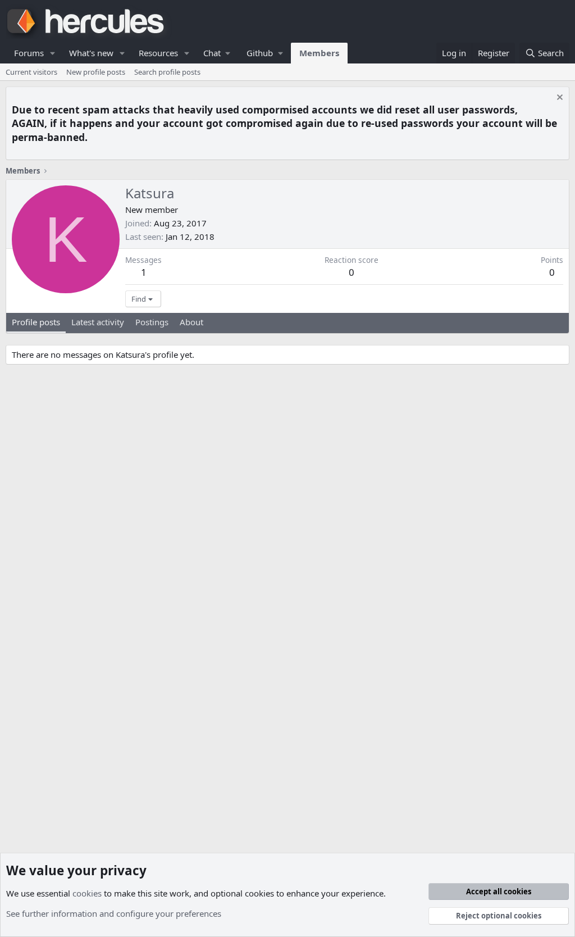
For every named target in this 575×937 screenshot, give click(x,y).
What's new (91, 52)
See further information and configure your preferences (113, 913)
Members (319, 52)
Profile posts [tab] (36, 322)
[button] (53, 53)
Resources (158, 52)
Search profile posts (167, 72)
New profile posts (95, 72)
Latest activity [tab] (97, 322)
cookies (87, 893)
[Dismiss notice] (558, 98)
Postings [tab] (151, 322)
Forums (29, 52)
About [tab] (191, 322)
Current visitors (31, 72)
